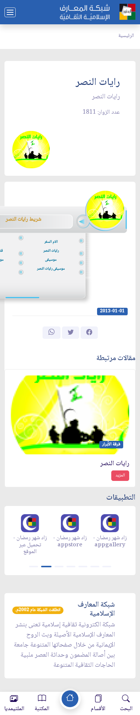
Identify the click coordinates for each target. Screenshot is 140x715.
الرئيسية (126, 35)
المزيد (120, 475)
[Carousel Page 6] (94, 566)
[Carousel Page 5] (82, 566)
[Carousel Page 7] (106, 566)
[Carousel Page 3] (59, 566)
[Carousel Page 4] (70, 566)
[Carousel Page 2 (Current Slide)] (46, 566)
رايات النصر (114, 464)
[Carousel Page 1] (33, 566)
